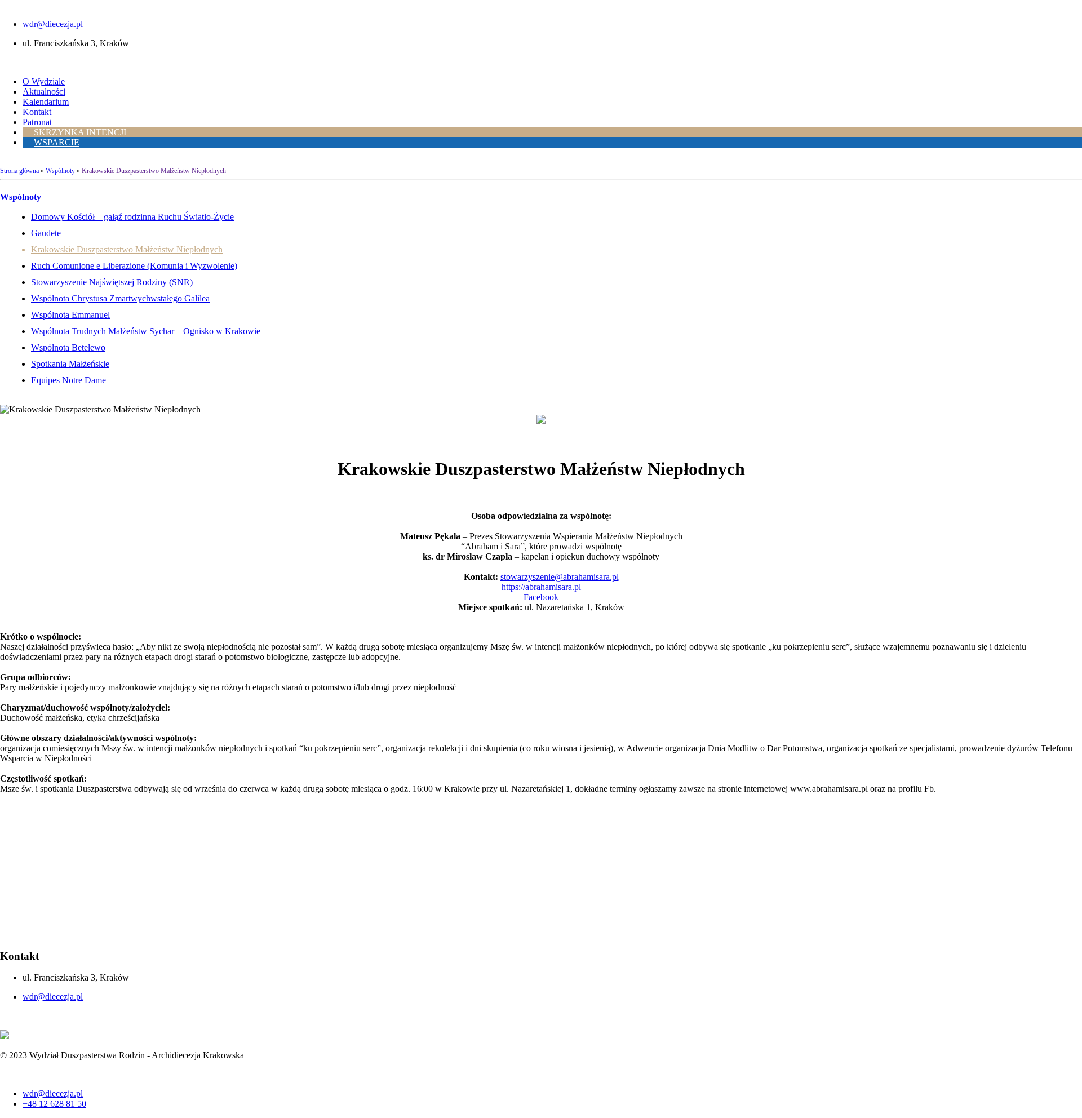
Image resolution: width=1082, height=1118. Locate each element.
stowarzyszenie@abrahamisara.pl (559, 577)
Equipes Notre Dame (68, 380)
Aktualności (44, 91)
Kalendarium (46, 102)
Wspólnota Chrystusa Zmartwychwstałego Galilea (120, 298)
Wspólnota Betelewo (68, 347)
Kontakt (37, 112)
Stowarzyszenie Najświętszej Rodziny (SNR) (112, 282)
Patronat (37, 122)
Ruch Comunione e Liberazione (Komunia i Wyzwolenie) (134, 265)
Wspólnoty (60, 171)
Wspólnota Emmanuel (70, 315)
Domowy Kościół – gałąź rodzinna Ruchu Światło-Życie (132, 216)
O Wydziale (44, 81)
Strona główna (19, 171)
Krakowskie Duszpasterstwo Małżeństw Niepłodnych (154, 171)
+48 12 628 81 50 (54, 1103)
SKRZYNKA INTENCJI (80, 132)
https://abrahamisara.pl (541, 587)
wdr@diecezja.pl (53, 24)
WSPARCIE (56, 142)
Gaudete (46, 233)
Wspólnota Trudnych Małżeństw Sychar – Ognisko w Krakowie (145, 331)
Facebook (541, 597)
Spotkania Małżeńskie (70, 364)
